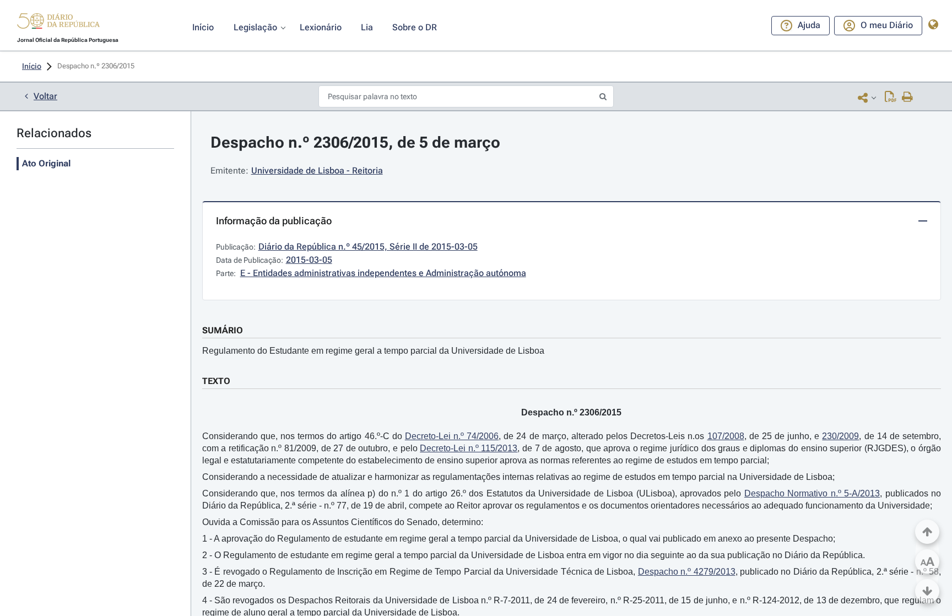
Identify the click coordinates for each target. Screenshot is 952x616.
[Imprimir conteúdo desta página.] (907, 97)
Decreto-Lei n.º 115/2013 (468, 448)
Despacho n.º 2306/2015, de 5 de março (355, 142)
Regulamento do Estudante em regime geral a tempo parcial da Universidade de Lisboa (373, 350)
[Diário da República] (58, 23)
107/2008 (725, 436)
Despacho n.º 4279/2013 (686, 571)
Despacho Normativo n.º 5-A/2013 (812, 493)
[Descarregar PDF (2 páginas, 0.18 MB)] (890, 97)
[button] (58, 22)
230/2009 (840, 436)
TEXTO (216, 381)
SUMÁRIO (222, 330)
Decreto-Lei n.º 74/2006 (452, 436)
